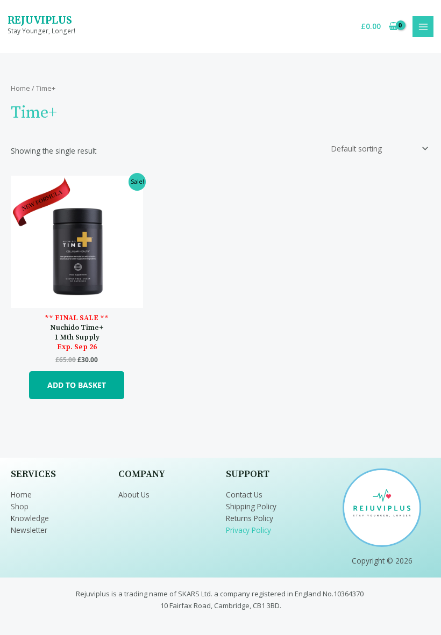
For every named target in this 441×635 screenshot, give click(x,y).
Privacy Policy (248, 530)
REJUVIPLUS (40, 20)
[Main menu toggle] (422, 26)
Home (20, 88)
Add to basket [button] (76, 385)
